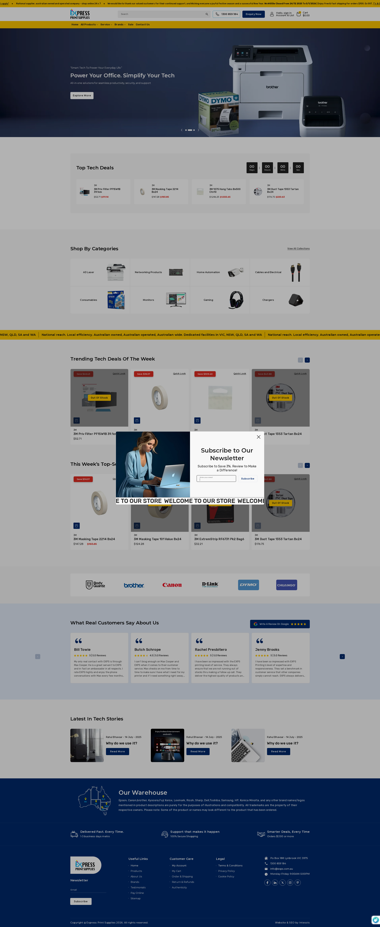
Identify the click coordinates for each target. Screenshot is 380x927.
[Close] (258, 437)
